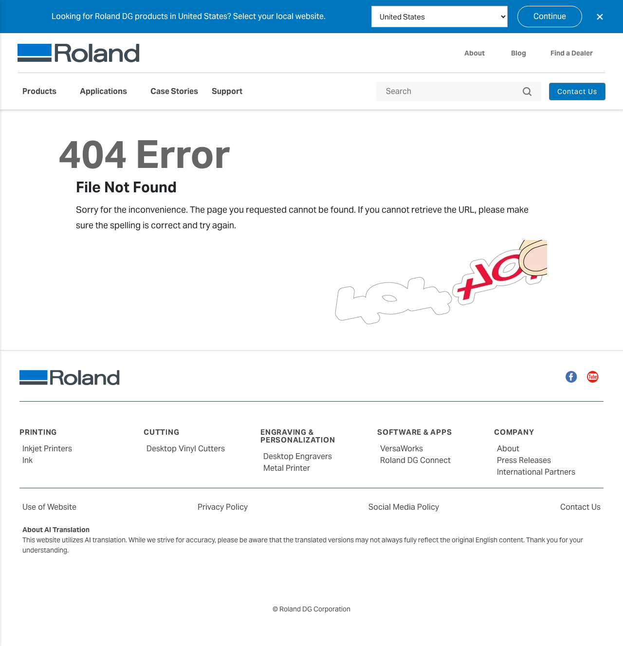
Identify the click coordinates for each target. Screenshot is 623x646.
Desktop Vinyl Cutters (186, 448)
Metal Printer (286, 468)
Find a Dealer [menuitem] (571, 53)
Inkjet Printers (47, 448)
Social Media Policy (403, 507)
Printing (38, 432)
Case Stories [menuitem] (174, 91)
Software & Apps (414, 432)
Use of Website (49, 507)
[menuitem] (44, 91)
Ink (27, 460)
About (508, 448)
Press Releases (524, 460)
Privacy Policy (223, 507)
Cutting (161, 432)
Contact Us (580, 507)
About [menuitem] (474, 53)
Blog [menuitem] (518, 53)
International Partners (536, 472)
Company (514, 432)
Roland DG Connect (415, 460)
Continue (549, 16)
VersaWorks (401, 448)
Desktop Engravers (297, 456)
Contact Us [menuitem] (577, 91)
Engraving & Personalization (297, 436)
